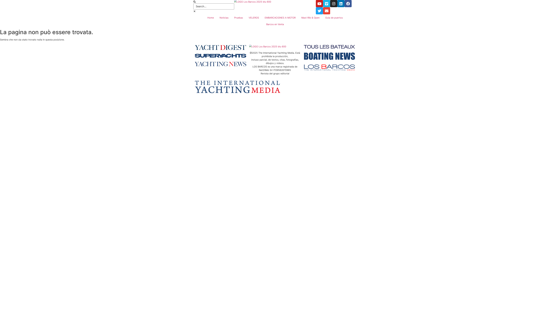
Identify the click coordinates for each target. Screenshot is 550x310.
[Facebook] (348, 3)
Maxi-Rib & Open (310, 17)
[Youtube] (319, 3)
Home (210, 17)
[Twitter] (319, 10)
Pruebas (238, 17)
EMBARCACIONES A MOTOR (280, 17)
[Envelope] (326, 10)
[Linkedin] (340, 3)
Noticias (224, 17)
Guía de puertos (334, 17)
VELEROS (254, 17)
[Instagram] (333, 3)
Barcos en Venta (275, 24)
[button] (213, 1)
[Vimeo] (326, 3)
